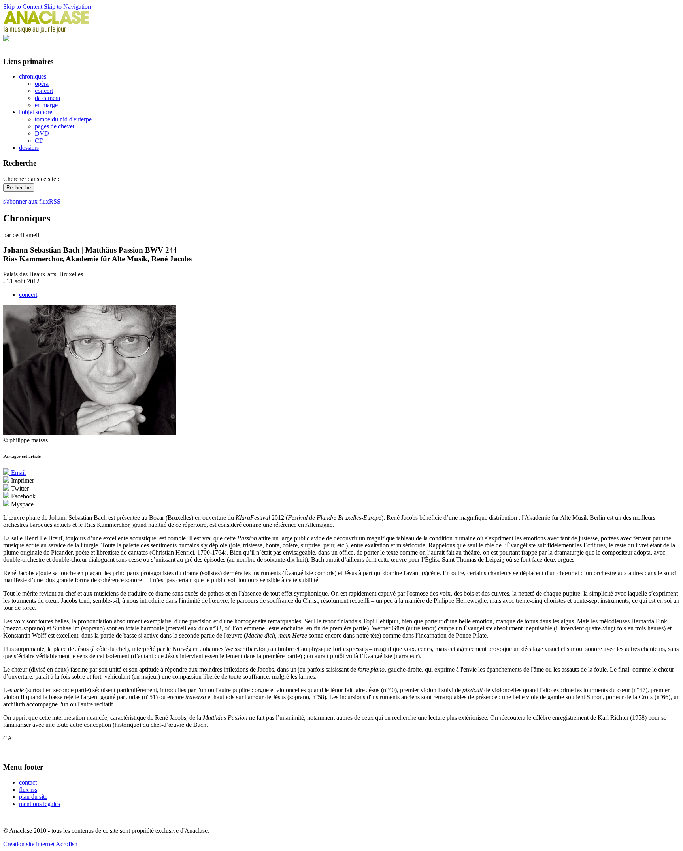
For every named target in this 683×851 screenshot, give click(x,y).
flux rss (28, 789)
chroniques (32, 76)
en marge (46, 105)
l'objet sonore (35, 112)
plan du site (33, 796)
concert (44, 90)
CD (39, 140)
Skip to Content (22, 6)
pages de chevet (54, 126)
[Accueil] (46, 31)
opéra (42, 83)
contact (28, 782)
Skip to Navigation (67, 6)
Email (17, 472)
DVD (42, 133)
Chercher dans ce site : (32, 178)
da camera (47, 97)
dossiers (29, 147)
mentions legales (39, 803)
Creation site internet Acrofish (40, 844)
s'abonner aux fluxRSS (31, 201)
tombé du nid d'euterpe (63, 119)
